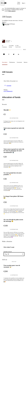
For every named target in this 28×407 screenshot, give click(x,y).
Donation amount (8, 251)
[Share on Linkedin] (18, 54)
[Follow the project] (4, 54)
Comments (19, 62)
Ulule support (11, 11)
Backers (26, 62)
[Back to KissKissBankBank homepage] (5, 3)
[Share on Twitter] (14, 54)
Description (4, 62)
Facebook (9, 85)
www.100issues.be (8, 91)
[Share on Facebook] (9, 54)
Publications (12, 62)
